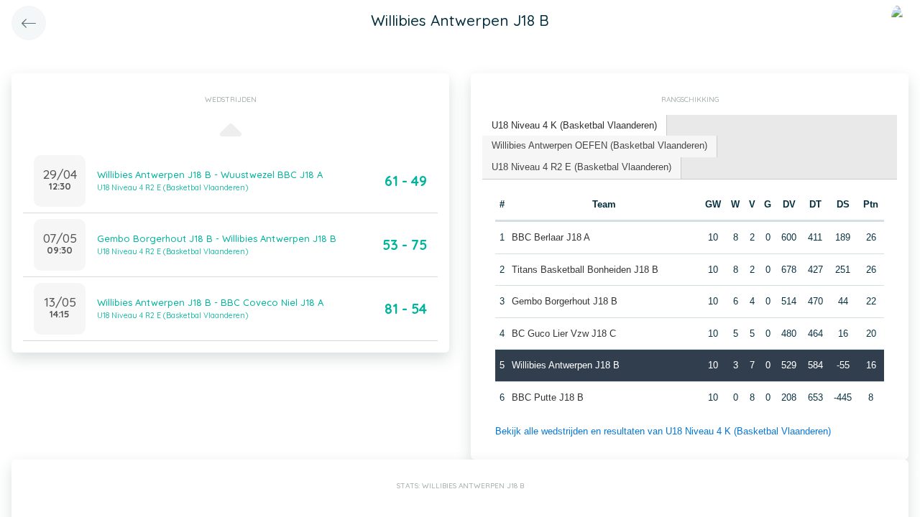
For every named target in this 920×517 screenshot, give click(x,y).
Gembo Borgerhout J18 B (564, 301)
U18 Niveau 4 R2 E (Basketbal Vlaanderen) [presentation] (581, 167)
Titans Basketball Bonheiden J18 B (585, 269)
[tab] (574, 126)
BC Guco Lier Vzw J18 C (564, 333)
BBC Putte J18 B (548, 397)
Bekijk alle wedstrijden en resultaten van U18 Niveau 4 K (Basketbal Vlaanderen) (663, 431)
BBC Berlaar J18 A (551, 237)
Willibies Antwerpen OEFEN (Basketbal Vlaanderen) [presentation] (599, 145)
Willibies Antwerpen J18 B (566, 365)
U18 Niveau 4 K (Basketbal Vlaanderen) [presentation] (574, 125)
